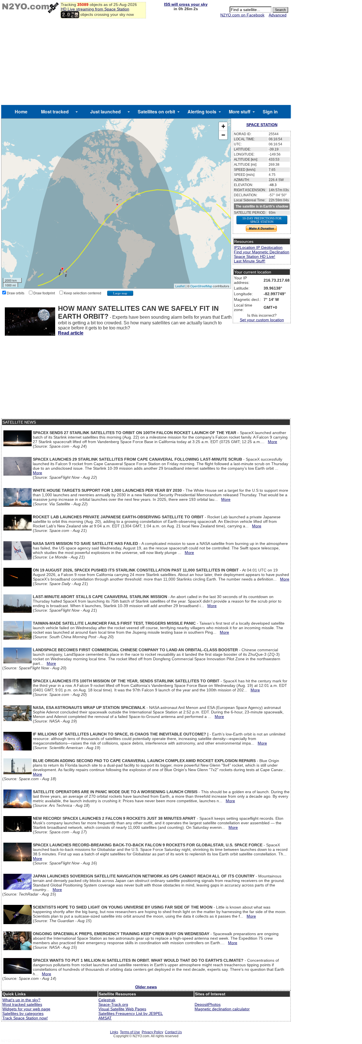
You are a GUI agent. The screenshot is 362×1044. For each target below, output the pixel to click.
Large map (120, 293)
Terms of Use (130, 1032)
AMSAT (105, 1018)
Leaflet (180, 286)
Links (114, 1032)
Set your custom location (262, 320)
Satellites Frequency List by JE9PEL (130, 1013)
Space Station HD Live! (254, 256)
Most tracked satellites (22, 1004)
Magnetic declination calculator (222, 1009)
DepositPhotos (208, 1004)
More (272, 441)
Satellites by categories (23, 1013)
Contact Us (173, 1032)
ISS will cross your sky (186, 4)
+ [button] (223, 126)
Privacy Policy (152, 1032)
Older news (146, 987)
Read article (70, 333)
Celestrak (106, 1000)
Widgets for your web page (26, 1009)
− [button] (223, 135)
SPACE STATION (261, 124)
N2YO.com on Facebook (242, 15)
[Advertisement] (146, 62)
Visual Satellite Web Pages (122, 1009)
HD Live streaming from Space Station (95, 9)
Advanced (277, 15)
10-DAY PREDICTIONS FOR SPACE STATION (261, 220)
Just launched (105, 111)
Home (21, 111)
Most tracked (55, 111)
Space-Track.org (113, 1004)
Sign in (270, 111)
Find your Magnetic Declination (261, 252)
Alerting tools (202, 111)
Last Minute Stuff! (249, 261)
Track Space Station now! (25, 1018)
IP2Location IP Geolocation (258, 247)
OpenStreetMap (201, 286)
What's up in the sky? (21, 1000)
